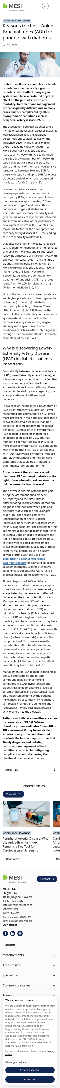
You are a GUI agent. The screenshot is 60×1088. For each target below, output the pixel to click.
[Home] (14, 7)
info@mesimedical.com (17, 905)
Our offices (10, 925)
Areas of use (11, 965)
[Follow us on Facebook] (5, 933)
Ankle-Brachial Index (16, 20)
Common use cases (16, 985)
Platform (9, 945)
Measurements (13, 955)
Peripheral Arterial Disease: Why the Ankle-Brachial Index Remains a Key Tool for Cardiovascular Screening (25, 844)
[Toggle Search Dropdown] (45, 6)
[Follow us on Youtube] (20, 933)
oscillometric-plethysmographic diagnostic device (24, 561)
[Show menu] (54, 6)
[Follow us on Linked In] (12, 933)
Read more (15, 859)
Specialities (11, 975)
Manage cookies (15, 1062)
